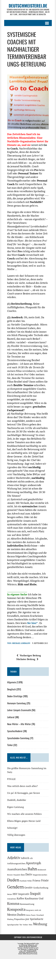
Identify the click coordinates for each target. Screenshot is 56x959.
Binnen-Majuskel (13, 875)
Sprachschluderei (14, 731)
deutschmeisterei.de (34, 937)
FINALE (11, 779)
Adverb (25, 858)
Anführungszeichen (16, 863)
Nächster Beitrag (25, 659)
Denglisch (11, 689)
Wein (30, 925)
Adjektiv (13, 857)
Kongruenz (30, 910)
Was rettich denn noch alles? (22, 786)
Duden (13, 880)
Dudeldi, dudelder (16, 800)
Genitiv (28, 887)
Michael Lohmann (21, 643)
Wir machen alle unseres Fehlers (24, 814)
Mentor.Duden (16, 915)
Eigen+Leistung (15, 807)
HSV (15, 894)
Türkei (10, 745)
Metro (28, 915)
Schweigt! (12, 827)
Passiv (33, 915)
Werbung (40, 924)
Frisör (45, 880)
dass (23, 874)
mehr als (38, 910)
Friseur (37, 880)
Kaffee (20, 898)
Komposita (16, 909)
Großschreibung (40, 887)
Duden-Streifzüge (14, 696)
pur (27, 919)
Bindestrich (42, 870)
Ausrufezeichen (17, 869)
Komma (13, 903)
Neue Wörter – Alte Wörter (19, 724)
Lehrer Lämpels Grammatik (19, 710)
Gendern (15, 887)
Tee (20, 925)
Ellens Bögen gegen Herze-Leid (23, 821)
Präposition (19, 919)
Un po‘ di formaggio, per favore (23, 793)
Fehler (29, 881)
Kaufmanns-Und (34, 898)
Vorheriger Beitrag (30, 655)
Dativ (28, 874)
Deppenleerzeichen (40, 875)
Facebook (23, 881)
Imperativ (24, 894)
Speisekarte (36, 919)
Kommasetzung (27, 904)
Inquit (35, 893)
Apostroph (33, 863)
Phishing (10, 919)
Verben (25, 925)
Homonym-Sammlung (16, 703)
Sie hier (31, 623)
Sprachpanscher (13, 925)
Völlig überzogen (16, 834)
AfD (31, 858)
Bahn (32, 869)
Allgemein (11, 682)
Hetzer (9, 894)
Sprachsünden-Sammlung (18, 738)
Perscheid (40, 915)
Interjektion (11, 899)
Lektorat (10, 717)
